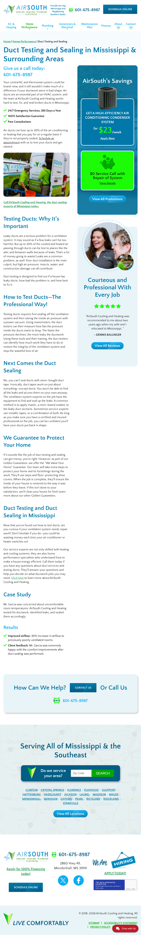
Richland (93, 799)
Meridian (50, 799)
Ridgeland (111, 799)
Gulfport (109, 790)
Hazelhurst (52, 794)
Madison (99, 794)
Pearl (79, 799)
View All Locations (70, 814)
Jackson (70, 794)
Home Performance (24, 41)
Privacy (128, 889)
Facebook (78, 880)
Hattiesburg (32, 794)
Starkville (70, 803)
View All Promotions (107, 199)
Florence (74, 790)
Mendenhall (31, 799)
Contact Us (83, 687)
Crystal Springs (52, 790)
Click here (17, 577)
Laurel (85, 794)
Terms (133, 889)
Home (7, 41)
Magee (113, 794)
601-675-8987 (17, 74)
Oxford (66, 799)
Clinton (32, 790)
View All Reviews (107, 346)
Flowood (91, 790)
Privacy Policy (108, 886)
